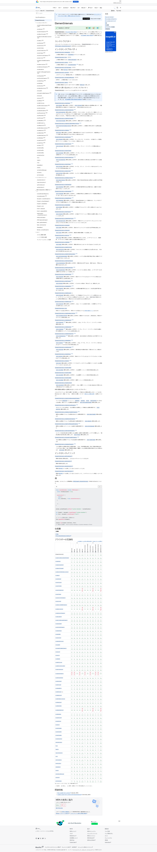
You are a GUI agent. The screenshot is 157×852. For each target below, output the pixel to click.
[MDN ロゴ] (38, 828)
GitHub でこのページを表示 (62, 813)
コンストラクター (110, 17)
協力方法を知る (59, 808)
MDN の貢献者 (65, 811)
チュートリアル (108, 837)
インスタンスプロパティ (111, 19)
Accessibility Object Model (87, 35)
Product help (72, 842)
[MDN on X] (40, 838)
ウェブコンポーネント (40, 17)
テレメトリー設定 (66, 847)
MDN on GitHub (90, 840)
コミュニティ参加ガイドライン (85, 847)
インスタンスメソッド (111, 21)
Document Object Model (71, 32)
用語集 (106, 840)
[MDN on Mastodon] (43, 838)
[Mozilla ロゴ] (39, 847)
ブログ (71, 833)
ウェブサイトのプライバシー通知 (52, 847)
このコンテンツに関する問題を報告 (78, 813)
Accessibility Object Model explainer (73, 99)
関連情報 (108, 29)
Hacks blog (107, 842)
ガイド (106, 835)
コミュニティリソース (92, 833)
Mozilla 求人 (72, 835)
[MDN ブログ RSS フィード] (45, 838)
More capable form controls (63, 793)
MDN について (73, 831)
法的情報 (74, 847)
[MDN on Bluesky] (38, 838)
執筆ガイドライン (91, 835)
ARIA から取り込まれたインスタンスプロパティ (71, 87)
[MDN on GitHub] (36, 838)
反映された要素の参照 (89, 394)
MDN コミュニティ (91, 831)
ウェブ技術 (107, 831)
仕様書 (107, 25)
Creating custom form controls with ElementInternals (69, 794)
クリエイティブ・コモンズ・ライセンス (83, 849)
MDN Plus (72, 840)
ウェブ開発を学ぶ (109, 833)
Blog (101, 7)
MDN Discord (90, 837)
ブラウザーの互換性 (110, 27)
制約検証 (66, 69)
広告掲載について (74, 837)
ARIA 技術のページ (89, 310)
